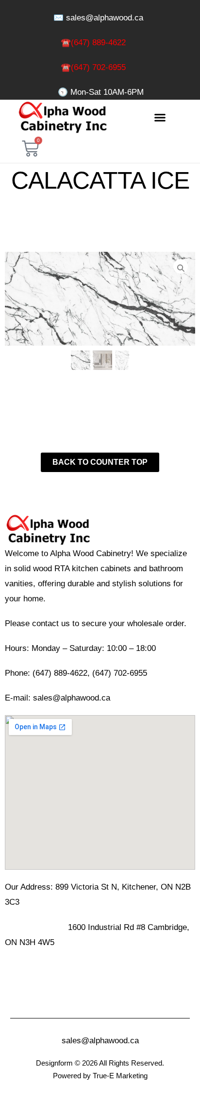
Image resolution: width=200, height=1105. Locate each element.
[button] (160, 117)
